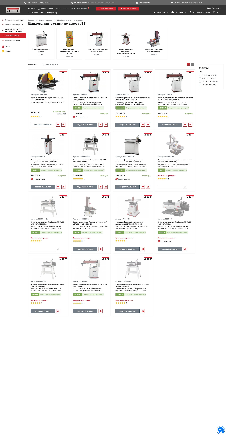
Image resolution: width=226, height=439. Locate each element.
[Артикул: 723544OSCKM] (133, 144)
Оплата (51, 9)
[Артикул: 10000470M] (175, 144)
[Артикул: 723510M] (175, 206)
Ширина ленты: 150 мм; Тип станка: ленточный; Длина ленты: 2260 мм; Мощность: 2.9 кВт (129, 103)
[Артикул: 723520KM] (48, 269)
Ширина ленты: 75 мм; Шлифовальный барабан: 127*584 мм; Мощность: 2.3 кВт (131, 165)
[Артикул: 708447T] (133, 82)
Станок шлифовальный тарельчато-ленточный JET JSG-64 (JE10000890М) (90, 223)
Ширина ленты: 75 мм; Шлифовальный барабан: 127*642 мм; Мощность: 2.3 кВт (46, 227)
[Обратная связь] (221, 430)
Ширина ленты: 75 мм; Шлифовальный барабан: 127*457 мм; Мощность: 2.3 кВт (131, 289)
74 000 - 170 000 (209, 78)
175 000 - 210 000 (210, 81)
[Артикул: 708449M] (90, 82)
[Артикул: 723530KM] (133, 269)
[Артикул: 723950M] (48, 144)
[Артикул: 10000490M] (48, 82)
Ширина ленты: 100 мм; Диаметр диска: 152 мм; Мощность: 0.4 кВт (90, 227)
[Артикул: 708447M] (175, 82)
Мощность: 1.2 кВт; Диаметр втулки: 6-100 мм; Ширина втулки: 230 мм (47, 165)
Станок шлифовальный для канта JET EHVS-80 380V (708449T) (90, 285)
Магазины (32, 9)
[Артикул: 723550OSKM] (48, 206)
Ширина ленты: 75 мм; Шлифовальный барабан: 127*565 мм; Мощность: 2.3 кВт (88, 165)
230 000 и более (209, 84)
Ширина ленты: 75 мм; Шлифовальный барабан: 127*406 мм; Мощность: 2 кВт (46, 289)
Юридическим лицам (79, 9)
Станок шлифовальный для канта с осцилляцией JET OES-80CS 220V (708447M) (175, 99)
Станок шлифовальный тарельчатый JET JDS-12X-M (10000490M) (47, 99)
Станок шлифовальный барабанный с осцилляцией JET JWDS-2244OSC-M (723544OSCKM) (128, 161)
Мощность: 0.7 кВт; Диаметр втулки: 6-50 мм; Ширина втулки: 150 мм (131, 227)
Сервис (58, 9)
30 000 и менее (209, 75)
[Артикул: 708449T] (90, 269)
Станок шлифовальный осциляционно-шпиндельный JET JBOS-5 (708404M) (129, 223)
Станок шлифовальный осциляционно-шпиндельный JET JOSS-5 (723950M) (45, 161)
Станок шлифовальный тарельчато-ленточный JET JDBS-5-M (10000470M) (175, 161)
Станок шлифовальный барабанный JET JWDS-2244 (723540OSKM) (90, 161)
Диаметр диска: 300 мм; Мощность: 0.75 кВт (48, 102)
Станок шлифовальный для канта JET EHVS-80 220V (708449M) (90, 99)
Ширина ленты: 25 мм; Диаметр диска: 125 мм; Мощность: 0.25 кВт (174, 165)
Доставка (42, 9)
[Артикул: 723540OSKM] (90, 144)
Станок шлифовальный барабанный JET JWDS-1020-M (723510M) (174, 223)
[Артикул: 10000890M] (90, 206)
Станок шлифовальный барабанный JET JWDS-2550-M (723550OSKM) (47, 223)
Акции (66, 9)
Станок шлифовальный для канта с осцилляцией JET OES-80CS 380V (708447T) (132, 99)
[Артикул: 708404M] (133, 206)
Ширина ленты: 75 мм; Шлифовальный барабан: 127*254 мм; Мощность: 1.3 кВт (173, 227)
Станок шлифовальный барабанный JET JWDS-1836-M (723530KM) (132, 285)
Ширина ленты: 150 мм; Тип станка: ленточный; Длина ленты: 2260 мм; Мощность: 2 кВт (87, 103)
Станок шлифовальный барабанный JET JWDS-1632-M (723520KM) (47, 285)
